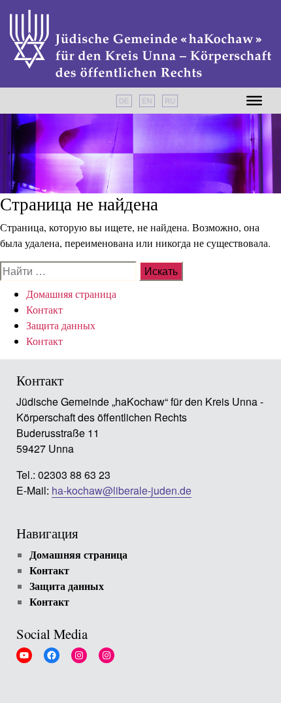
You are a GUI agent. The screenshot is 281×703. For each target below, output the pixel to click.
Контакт (44, 309)
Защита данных (60, 325)
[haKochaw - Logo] (140, 43)
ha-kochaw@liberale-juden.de (121, 491)
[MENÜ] (254, 100)
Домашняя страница (71, 294)
